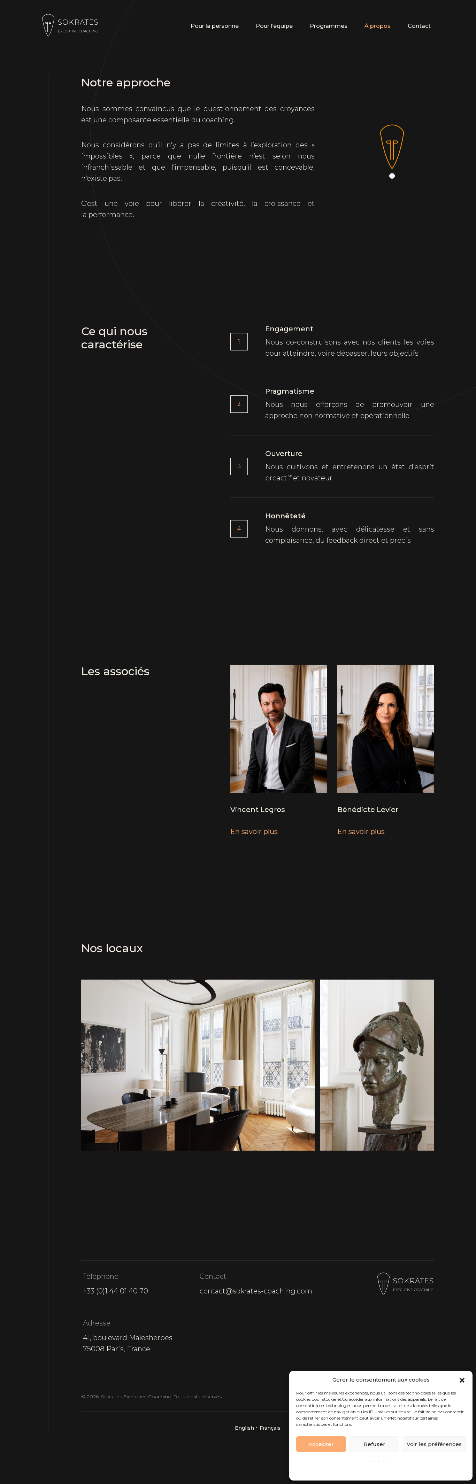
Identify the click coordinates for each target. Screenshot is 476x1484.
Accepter (321, 1444)
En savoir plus (254, 831)
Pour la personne (215, 26)
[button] (462, 1379)
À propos (377, 26)
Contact (419, 26)
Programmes (328, 26)
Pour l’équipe (274, 26)
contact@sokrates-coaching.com (256, 1291)
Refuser (374, 1444)
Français (270, 1428)
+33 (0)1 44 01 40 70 (115, 1291)
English (244, 1428)
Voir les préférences (434, 1444)
